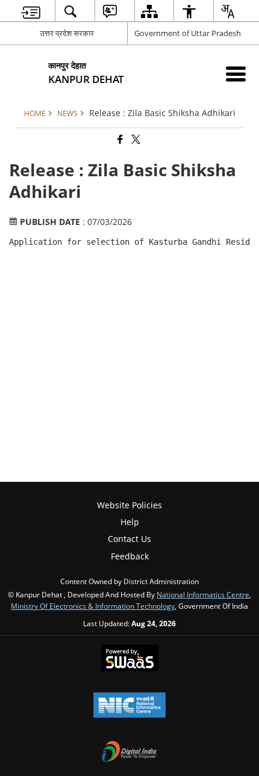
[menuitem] (31, 11)
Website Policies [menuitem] (129, 505)
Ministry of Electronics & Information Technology (93, 606)
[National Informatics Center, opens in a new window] (129, 706)
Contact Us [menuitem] (129, 538)
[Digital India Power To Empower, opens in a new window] (129, 752)
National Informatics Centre (203, 594)
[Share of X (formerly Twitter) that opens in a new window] (135, 139)
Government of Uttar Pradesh (187, 33)
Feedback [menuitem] (130, 556)
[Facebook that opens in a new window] (119, 139)
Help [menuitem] (129, 522)
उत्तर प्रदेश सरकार (67, 33)
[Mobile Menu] (235, 73)
